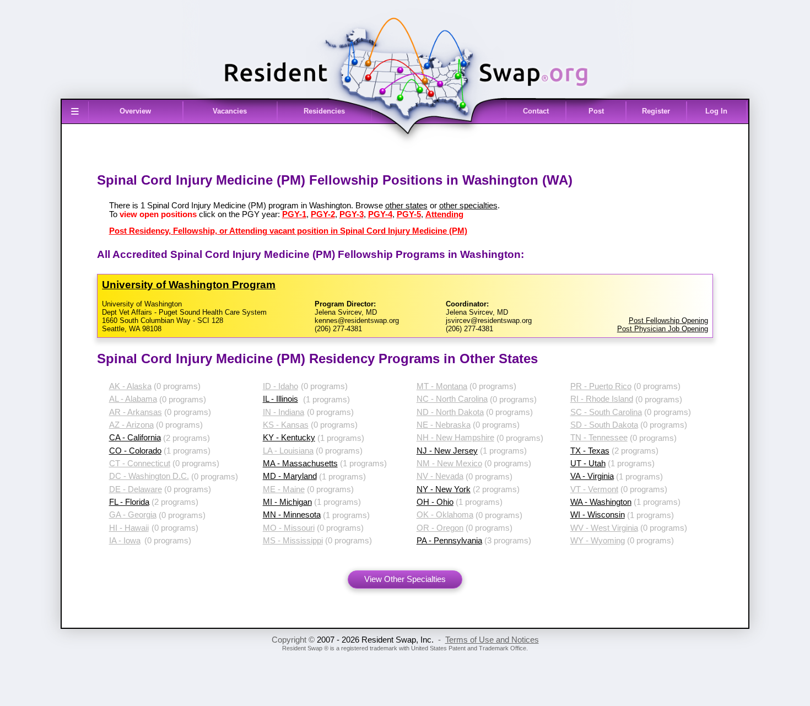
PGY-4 (380, 214)
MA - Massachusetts (300, 463)
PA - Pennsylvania (449, 540)
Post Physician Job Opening (662, 329)
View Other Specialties (405, 579)
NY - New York (444, 489)
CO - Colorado (135, 450)
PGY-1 (294, 214)
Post (596, 111)
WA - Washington (600, 502)
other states (406, 205)
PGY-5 (409, 214)
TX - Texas (589, 450)
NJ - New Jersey (447, 450)
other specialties (468, 205)
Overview (135, 111)
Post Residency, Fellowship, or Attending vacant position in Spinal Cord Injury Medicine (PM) (288, 231)
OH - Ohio (435, 502)
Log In (716, 111)
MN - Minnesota (292, 514)
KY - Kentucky (289, 437)
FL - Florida (129, 502)
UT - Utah (588, 463)
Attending (444, 214)
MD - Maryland (290, 476)
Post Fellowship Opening (668, 320)
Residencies (324, 111)
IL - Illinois (280, 399)
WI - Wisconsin (597, 514)
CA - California (135, 437)
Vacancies (230, 111)
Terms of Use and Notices (492, 639)
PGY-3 (351, 214)
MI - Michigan (287, 502)
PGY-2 (323, 214)
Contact (536, 111)
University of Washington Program (189, 284)
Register (656, 111)
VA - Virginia (592, 476)
